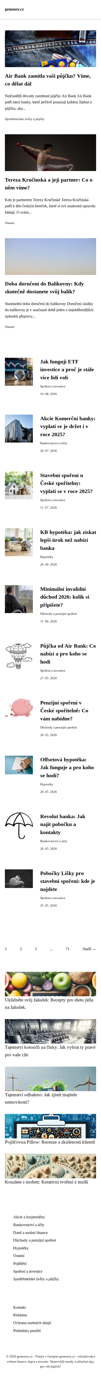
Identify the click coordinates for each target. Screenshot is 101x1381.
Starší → (89, 949)
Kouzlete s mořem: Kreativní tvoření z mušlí (46, 1181)
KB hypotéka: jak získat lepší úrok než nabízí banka (68, 540)
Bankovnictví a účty (53, 443)
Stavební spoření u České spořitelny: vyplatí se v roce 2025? (66, 483)
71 (68, 949)
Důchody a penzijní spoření (58, 614)
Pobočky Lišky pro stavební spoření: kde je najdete (67, 881)
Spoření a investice (52, 386)
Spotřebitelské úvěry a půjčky (25, 119)
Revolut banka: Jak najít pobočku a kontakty (62, 824)
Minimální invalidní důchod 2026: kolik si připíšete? (64, 597)
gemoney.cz (14, 9)
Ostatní (9, 223)
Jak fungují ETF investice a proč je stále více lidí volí (67, 370)
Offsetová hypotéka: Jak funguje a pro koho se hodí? (67, 767)
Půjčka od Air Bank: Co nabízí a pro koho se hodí (68, 654)
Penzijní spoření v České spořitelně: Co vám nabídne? (64, 711)
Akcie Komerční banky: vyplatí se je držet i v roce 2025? (67, 426)
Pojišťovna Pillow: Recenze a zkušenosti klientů (50, 1142)
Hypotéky (46, 557)
